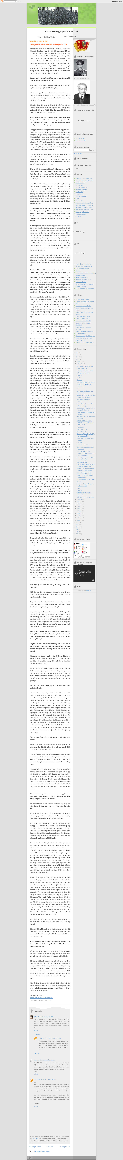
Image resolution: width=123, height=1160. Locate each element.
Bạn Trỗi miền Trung (81, 187)
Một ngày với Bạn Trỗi (83, 373)
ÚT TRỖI (44, 9)
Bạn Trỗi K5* (79, 192)
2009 (77, 529)
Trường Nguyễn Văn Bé (82, 212)
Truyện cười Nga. (82, 462)
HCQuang (37, 1079)
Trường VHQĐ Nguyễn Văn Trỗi (85, 207)
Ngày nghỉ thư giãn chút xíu (85, 370)
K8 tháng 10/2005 (81, 333)
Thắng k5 (41, 1038)
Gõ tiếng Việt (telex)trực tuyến (84, 180)
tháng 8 (79, 504)
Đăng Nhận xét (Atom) (42, 1151)
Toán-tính (79, 375)
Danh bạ (78, 271)
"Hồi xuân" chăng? (82, 429)
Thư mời (79, 442)
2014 (77, 357)
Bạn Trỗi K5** (80, 194)
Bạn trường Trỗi (80, 183)
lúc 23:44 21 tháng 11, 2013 (46, 1016)
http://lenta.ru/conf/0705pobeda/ (41, 998)
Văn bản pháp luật (81, 286)
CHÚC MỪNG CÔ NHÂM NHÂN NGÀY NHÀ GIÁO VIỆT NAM (85, 422)
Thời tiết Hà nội (80, 138)
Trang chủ (50, 1147)
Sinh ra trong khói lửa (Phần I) (84, 203)
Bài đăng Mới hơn (35, 1147)
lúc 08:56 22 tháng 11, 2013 (47, 1060)
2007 (77, 534)
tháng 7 (79, 506)
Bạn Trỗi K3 (79, 185)
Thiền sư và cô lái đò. (83, 444)
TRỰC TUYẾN (77, 153)
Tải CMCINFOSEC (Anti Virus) (84, 284)
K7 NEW (78, 216)
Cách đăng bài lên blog (82, 268)
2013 (77, 359)
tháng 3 (79, 515)
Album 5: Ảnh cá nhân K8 (83, 321)
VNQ (35, 1016)
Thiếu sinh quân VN (81, 196)
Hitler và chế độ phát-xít (84, 473)
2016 (77, 352)
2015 (77, 354)
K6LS (77, 198)
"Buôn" (79, 488)
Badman (36, 1060)
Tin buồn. (79, 490)
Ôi (77, 388)
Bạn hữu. (79, 481)
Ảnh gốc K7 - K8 (80, 340)
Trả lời (36, 1030)
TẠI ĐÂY (35, 1138)
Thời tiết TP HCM (81, 140)
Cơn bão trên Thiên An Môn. (85, 366)
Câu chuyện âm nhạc (83, 455)
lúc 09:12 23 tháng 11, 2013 (53, 1038)
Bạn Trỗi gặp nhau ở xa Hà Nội (86, 382)
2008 (77, 531)
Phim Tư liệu (80, 427)
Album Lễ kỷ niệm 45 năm (83, 306)
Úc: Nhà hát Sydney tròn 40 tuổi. (86, 479)
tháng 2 (79, 518)
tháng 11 (79, 364)
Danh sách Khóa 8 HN (82, 277)
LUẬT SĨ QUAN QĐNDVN (83, 264)
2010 (77, 527)
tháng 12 (79, 361)
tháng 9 (79, 501)
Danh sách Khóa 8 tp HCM (83, 279)
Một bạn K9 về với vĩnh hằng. (85, 497)
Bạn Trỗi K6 (79, 200)
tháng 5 (79, 511)
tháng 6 (79, 508)
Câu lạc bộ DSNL (81, 214)
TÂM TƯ (79, 377)
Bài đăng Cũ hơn (64, 1147)
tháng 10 (79, 499)
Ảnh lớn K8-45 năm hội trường (84, 342)
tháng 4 (79, 513)
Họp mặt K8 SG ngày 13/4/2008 (85, 331)
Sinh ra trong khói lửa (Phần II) (84, 205)
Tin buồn (79, 380)
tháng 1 (79, 520)
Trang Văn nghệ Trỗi (81, 189)
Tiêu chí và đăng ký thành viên (84, 209)
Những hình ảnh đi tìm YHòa (84, 338)
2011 (77, 524)
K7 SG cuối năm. (82, 431)
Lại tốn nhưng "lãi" (82, 368)
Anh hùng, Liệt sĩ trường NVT (84, 178)
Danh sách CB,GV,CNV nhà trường (86, 273)
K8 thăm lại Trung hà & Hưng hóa (85, 336)
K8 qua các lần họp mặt (82, 299)
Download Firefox (81, 282)
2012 (77, 522)
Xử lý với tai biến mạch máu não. (85, 288)
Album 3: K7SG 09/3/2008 (83, 316)
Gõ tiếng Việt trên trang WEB (84, 266)
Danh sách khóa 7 (81, 275)
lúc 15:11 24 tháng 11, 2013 (48, 1079)
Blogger (88, 590)
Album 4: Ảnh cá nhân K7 (83, 318)
